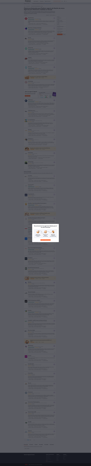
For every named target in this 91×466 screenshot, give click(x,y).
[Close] (58, 225)
